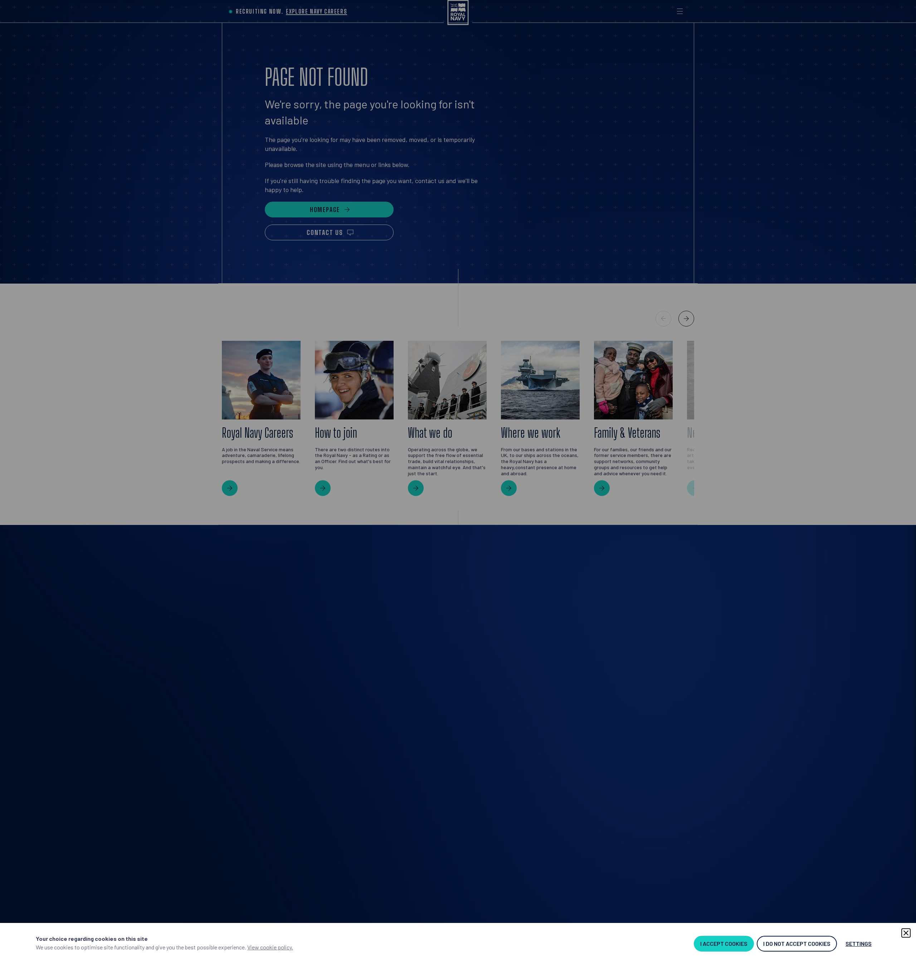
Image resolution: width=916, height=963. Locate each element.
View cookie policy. (270, 947)
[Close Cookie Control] (906, 933)
